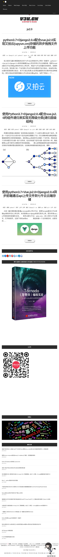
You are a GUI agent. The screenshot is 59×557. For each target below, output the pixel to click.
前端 (39, 207)
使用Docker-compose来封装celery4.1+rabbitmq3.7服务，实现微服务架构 (18, 455)
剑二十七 (32, 543)
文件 (55, 55)
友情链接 (20, 543)
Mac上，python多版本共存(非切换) (10, 480)
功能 (35, 55)
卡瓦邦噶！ (26, 543)
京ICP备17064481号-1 (29, 550)
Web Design (17, 5)
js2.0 (16, 55)
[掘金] (17, 256)
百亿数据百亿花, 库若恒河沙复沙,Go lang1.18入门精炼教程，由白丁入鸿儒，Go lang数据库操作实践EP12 (26, 474)
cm (7, 55)
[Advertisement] (29, 334)
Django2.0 (11, 55)
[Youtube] (12, 256)
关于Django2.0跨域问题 (7, 530)
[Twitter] (14, 256)
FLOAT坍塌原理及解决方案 (8, 536)
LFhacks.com (41, 545)
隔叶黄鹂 (33, 545)
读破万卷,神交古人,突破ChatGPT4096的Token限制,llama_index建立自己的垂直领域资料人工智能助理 (25, 449)
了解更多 (29, 103)
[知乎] (5, 256)
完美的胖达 (4, 545)
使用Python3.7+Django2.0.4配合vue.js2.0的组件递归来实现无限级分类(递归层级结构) (29, 117)
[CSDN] (7, 256)
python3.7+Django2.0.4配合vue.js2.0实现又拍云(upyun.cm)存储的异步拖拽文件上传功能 (29, 43)
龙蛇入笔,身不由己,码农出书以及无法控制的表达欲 (13, 467)
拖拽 (52, 55)
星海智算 (38, 543)
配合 (30, 57)
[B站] (3, 256)
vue (28, 55)
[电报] (19, 256)
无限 (47, 129)
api (42, 207)
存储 (38, 55)
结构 (54, 129)
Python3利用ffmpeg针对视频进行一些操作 (11, 518)
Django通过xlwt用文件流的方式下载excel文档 (12, 493)
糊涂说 (37, 547)
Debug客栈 (19, 545)
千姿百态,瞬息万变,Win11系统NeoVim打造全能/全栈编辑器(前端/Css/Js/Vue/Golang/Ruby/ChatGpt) (24, 486)
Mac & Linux (32, 5)
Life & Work (48, 5)
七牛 (51, 207)
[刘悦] (29, 25)
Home (4, 5)
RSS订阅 (14, 543)
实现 (41, 55)
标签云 (29, 417)
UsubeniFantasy (29, 547)
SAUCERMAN (11, 545)
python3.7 (20, 55)
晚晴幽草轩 (27, 545)
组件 (43, 129)
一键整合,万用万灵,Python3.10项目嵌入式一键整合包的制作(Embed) (17, 511)
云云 (55, 207)
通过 (27, 207)
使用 (9, 129)
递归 (37, 129)
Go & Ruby (40, 5)
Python (10, 5)
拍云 (48, 55)
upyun (25, 55)
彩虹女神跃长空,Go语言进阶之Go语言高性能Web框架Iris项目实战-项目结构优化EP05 (21, 524)
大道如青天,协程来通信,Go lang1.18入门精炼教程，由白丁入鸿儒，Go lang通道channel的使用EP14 (24, 505)
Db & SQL (24, 5)
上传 (31, 55)
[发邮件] (21, 256)
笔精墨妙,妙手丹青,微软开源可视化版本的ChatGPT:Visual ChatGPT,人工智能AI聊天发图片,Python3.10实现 (26, 499)
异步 (45, 55)
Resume (5, 9)
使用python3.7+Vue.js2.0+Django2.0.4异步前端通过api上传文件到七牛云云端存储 (29, 195)
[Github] (10, 256)
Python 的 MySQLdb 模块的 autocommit (11, 461)
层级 (40, 129)
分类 (50, 129)
